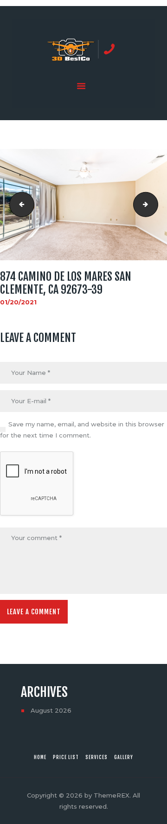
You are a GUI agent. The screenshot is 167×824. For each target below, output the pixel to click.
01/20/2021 (18, 302)
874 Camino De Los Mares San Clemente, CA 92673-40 (155, 204)
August (51, 710)
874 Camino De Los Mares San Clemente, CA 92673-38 (19, 204)
